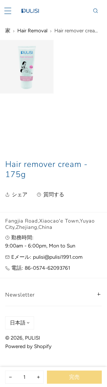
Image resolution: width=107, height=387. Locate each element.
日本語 (18, 322)
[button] (53, 294)
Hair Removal (32, 30)
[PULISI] (30, 11)
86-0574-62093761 (47, 268)
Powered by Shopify (28, 346)
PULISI (32, 338)
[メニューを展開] (7, 10)
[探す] (95, 10)
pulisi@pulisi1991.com (58, 257)
